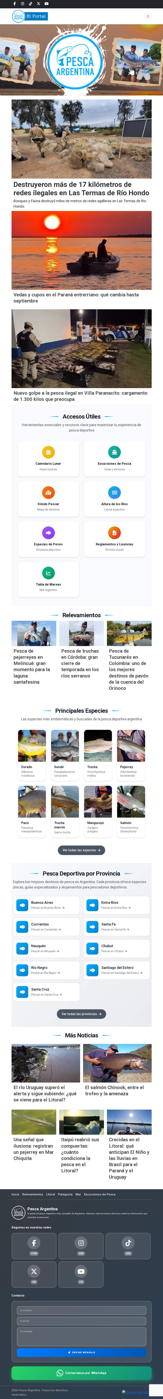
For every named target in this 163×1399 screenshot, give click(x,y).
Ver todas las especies (79, 850)
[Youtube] (46, 4)
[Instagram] (22, 4)
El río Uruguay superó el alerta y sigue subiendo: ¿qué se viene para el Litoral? (45, 1094)
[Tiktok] (30, 4)
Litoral (50, 1194)
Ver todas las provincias (79, 1014)
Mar (78, 1194)
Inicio (15, 1194)
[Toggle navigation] (148, 16)
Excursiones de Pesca (99, 1194)
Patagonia (65, 1194)
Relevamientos (32, 1194)
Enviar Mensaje (83, 1352)
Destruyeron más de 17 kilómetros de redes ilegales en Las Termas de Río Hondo (81, 189)
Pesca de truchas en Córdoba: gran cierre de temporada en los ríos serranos (80, 663)
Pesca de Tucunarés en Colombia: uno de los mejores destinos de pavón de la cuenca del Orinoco (128, 669)
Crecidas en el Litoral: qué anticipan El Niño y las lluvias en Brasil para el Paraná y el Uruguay (129, 1158)
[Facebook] (15, 4)
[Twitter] (38, 4)
